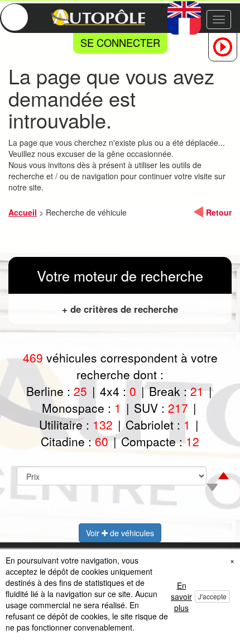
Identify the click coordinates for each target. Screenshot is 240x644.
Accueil (22, 212)
